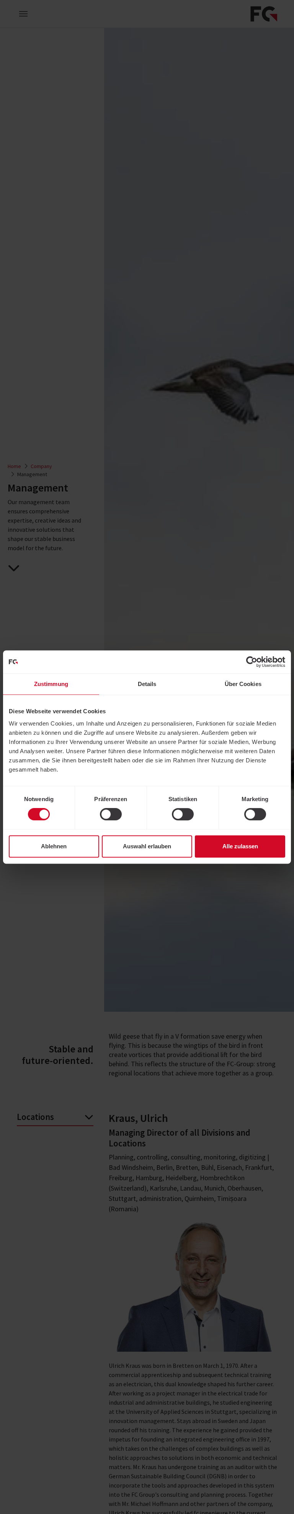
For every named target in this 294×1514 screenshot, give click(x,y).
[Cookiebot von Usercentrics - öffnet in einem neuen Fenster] (251, 662)
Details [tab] (147, 684)
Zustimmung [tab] (51, 684)
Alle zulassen (240, 846)
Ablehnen (54, 846)
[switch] (111, 814)
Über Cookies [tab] (243, 684)
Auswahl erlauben (147, 846)
